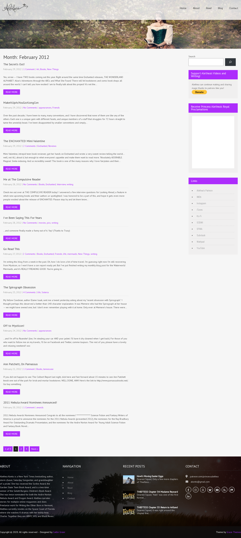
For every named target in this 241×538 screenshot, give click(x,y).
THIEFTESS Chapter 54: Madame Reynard (157, 491)
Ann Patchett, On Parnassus (20, 364)
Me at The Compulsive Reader (22, 179)
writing (70, 184)
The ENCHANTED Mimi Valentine (24, 141)
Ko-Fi (199, 216)
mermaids (72, 253)
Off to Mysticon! (13, 326)
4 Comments (29, 292)
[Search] (230, 62)
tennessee (48, 369)
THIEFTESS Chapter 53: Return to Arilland (157, 507)
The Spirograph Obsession (19, 287)
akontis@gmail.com (200, 481)
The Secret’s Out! (14, 64)
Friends (56, 107)
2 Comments (29, 146)
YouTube (201, 248)
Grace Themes (234, 532)
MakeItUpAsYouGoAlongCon (21, 102)
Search (192, 56)
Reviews (52, 146)
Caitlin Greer (59, 532)
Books (43, 69)
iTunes (200, 209)
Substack (201, 235)
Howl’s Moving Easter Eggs (150, 476)
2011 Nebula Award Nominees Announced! (30, 402)
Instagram (201, 203)
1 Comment (29, 69)
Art (37, 69)
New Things (53, 69)
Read (208, 8)
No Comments (30, 107)
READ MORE (12, 92)
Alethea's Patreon (205, 190)
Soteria (45, 292)
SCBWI (200, 222)
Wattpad (200, 241)
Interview (61, 184)
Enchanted (42, 146)
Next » (34, 448)
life (64, 253)
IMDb (199, 197)
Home (183, 8)
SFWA (199, 229)
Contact (233, 8)
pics (49, 222)
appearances (45, 107)
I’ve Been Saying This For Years (22, 218)
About (196, 8)
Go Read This (11, 249)
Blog (220, 8)
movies (42, 222)
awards (39, 407)
